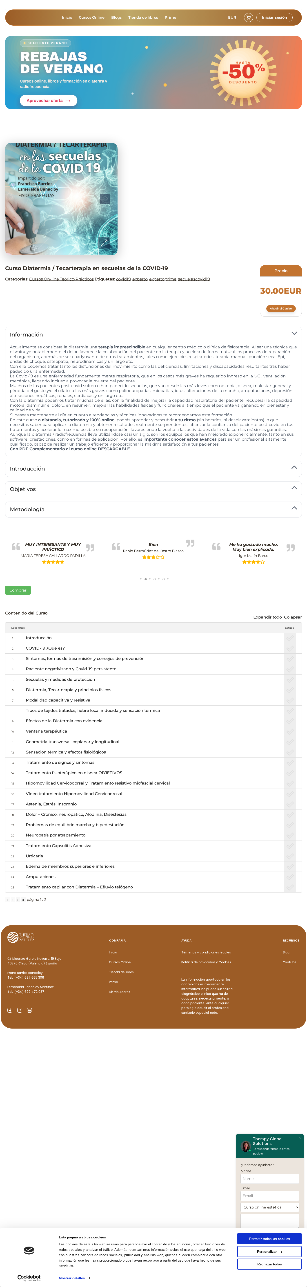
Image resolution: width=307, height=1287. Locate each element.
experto (140, 278)
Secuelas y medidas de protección (60, 679)
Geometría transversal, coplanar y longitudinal (72, 741)
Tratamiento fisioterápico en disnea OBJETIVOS (74, 772)
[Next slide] (105, 199)
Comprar (18, 590)
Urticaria (34, 856)
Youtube (289, 962)
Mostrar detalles (72, 1278)
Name (245, 1171)
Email (245, 1188)
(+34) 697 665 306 (29, 977)
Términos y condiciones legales (206, 952)
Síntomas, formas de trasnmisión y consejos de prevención (85, 658)
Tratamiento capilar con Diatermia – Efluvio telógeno (79, 887)
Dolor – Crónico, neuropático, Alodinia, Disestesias (76, 814)
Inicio (67, 17)
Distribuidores (119, 992)
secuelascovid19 (194, 278)
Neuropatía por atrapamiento (55, 835)
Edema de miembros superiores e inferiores (70, 866)
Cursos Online (92, 17)
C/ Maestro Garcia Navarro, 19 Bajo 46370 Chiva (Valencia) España (34, 961)
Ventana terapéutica (46, 731)
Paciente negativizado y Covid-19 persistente (71, 668)
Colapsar (293, 617)
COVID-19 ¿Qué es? (45, 648)
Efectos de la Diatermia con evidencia (64, 720)
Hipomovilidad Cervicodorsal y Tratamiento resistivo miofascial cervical (98, 783)
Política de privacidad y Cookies (206, 962)
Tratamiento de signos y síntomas (60, 762)
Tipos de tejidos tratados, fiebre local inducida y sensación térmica (93, 710)
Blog (286, 952)
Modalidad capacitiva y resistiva (58, 700)
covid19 (123, 278)
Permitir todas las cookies (269, 1239)
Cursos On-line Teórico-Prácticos (61, 278)
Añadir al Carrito (281, 308)
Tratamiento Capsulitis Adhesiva (58, 845)
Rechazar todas (269, 1264)
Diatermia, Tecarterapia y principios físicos (68, 689)
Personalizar (267, 1251)
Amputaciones (41, 876)
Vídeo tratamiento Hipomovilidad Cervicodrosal (74, 793)
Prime (170, 17)
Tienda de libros (143, 17)
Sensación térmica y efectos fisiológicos (66, 752)
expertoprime (162, 278)
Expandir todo (267, 617)
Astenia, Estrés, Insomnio (51, 804)
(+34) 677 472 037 (29, 991)
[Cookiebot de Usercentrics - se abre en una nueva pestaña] (29, 1278)
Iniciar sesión (274, 17)
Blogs (116, 17)
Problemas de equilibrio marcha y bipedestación (75, 824)
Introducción (39, 637)
